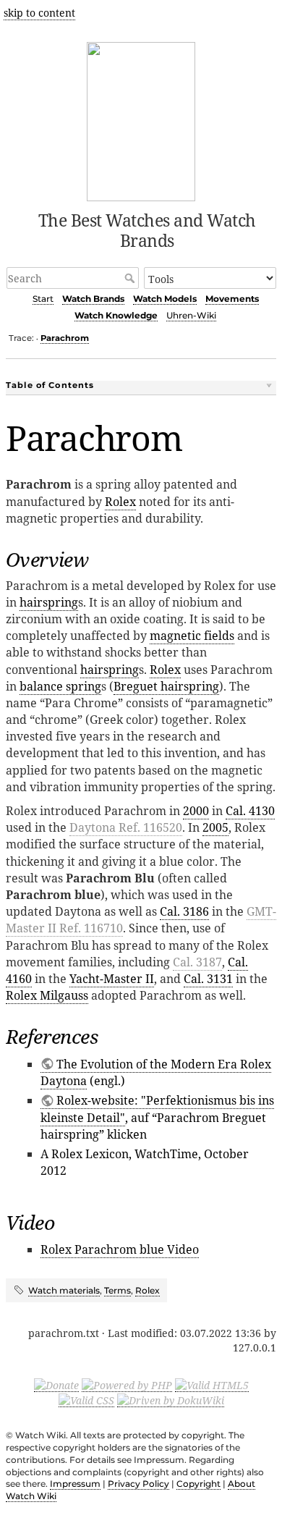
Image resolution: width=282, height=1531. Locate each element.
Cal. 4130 (250, 811)
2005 (215, 827)
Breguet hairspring (166, 686)
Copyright (198, 1483)
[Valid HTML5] (212, 1385)
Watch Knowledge (116, 315)
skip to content (39, 13)
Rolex (120, 502)
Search (131, 278)
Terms (117, 1290)
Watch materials (64, 1290)
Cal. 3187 (197, 962)
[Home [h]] (141, 119)
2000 (196, 811)
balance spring (60, 686)
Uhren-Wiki (191, 315)
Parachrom (64, 338)
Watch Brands (93, 298)
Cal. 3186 (184, 911)
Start (43, 298)
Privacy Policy (138, 1483)
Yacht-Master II (111, 979)
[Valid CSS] (86, 1400)
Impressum (75, 1483)
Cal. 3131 (208, 979)
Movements (232, 298)
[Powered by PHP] (127, 1385)
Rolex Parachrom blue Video (119, 1249)
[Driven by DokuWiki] (170, 1400)
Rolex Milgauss (47, 995)
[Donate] (56, 1385)
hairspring (49, 602)
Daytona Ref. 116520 (125, 827)
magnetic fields (192, 636)
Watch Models (165, 298)
